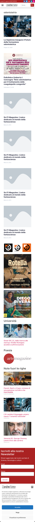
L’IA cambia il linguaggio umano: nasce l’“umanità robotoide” (16, 415)
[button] (32, 487)
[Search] (32, 5)
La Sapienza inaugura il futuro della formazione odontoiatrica (17, 42)
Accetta (17, 507)
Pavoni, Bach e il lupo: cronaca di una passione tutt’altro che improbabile (17, 390)
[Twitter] (27, 1)
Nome (3, 471)
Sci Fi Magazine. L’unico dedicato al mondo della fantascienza (14, 119)
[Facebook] (24, 1)
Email (3, 464)
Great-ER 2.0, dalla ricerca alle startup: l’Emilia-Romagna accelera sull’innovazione (16, 343)
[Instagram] (34, 1)
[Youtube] (29, 1)
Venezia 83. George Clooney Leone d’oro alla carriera (15, 439)
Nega (17, 512)
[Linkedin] (31, 1)
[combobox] (25, 5)
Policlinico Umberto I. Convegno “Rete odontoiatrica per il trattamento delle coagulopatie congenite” (17, 80)
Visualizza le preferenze (17, 517)
